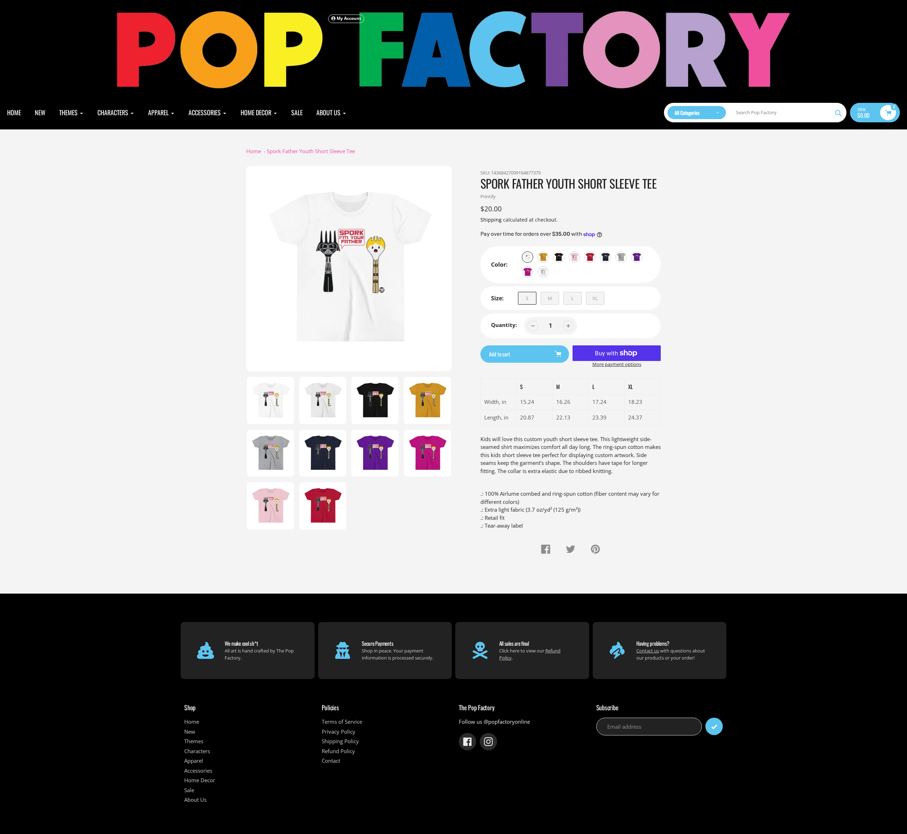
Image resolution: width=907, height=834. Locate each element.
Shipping (491, 219)
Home (253, 151)
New (189, 731)
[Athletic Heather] (621, 257)
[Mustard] (543, 257)
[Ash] (543, 272)
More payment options (616, 364)
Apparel (193, 760)
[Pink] (574, 257)
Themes (193, 741)
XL (595, 298)
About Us (195, 799)
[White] (527, 257)
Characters (197, 751)
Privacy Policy (338, 731)
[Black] (558, 257)
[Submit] (714, 726)
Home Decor (199, 780)
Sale (189, 790)
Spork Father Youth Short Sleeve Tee (311, 151)
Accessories (198, 770)
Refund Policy (338, 751)
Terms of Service (342, 721)
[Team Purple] (636, 257)
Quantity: (504, 324)
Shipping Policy (340, 741)
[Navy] (605, 257)
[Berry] (527, 272)
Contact (331, 760)
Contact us (647, 650)
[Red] (590, 257)
